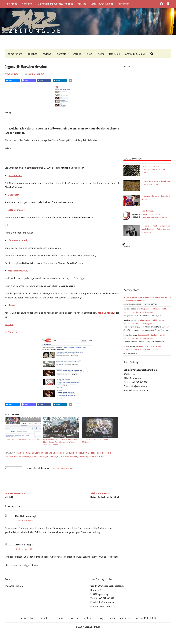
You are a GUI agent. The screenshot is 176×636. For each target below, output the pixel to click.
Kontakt (82, 3)
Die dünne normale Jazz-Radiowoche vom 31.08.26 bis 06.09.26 (153, 169)
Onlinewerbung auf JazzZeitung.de (55, 3)
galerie (77, 53)
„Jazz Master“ (15, 175)
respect (73, 456)
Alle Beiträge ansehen (63, 468)
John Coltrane (105, 312)
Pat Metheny (63, 456)
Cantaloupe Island (43, 452)
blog (89, 53)
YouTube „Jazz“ (12, 332)
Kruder (33, 456)
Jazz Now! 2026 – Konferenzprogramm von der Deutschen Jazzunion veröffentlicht (155, 214)
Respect (12, 305)
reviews (47, 53)
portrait (61, 53)
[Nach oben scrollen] (171, 631)
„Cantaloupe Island (17, 240)
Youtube (100, 456)
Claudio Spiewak (74, 452)
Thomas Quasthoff (87, 456)
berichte (32, 53)
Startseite (12, 3)
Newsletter (27, 3)
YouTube (9, 324)
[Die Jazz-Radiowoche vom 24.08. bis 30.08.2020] (100, 427)
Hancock (100, 452)
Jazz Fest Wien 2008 (17, 270)
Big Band (29, 452)
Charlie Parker (59, 452)
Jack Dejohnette (21, 456)
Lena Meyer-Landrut (46, 456)
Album (21, 452)
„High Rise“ (13, 194)
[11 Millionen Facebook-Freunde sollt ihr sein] (23, 427)
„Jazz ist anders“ (16, 209)
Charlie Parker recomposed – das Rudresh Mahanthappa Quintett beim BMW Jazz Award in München (60, 442)
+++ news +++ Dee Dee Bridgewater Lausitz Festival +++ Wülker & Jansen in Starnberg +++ (155, 229)
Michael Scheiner (130, 297)
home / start (14, 53)
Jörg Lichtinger (36, 73)
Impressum (123, 3)
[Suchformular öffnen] (151, 53)
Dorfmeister (89, 452)
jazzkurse (114, 53)
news (101, 53)
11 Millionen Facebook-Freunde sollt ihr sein (22, 439)
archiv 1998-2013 (135, 53)
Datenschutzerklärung (101, 3)
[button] (12, 80)
